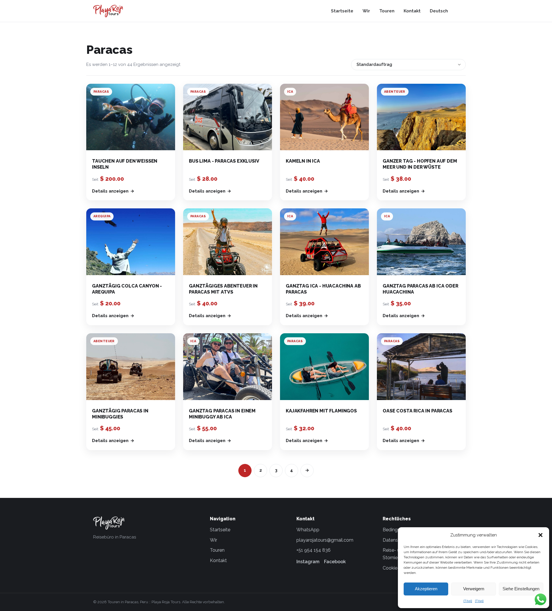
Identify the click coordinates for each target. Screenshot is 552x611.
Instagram (307, 561)
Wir (366, 11)
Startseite (342, 11)
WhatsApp (307, 529)
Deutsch (439, 11)
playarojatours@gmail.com (324, 540)
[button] (540, 535)
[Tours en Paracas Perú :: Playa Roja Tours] (108, 11)
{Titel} (467, 601)
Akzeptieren (426, 588)
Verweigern (473, 588)
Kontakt (412, 11)
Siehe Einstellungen (521, 588)
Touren (386, 11)
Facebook (335, 561)
